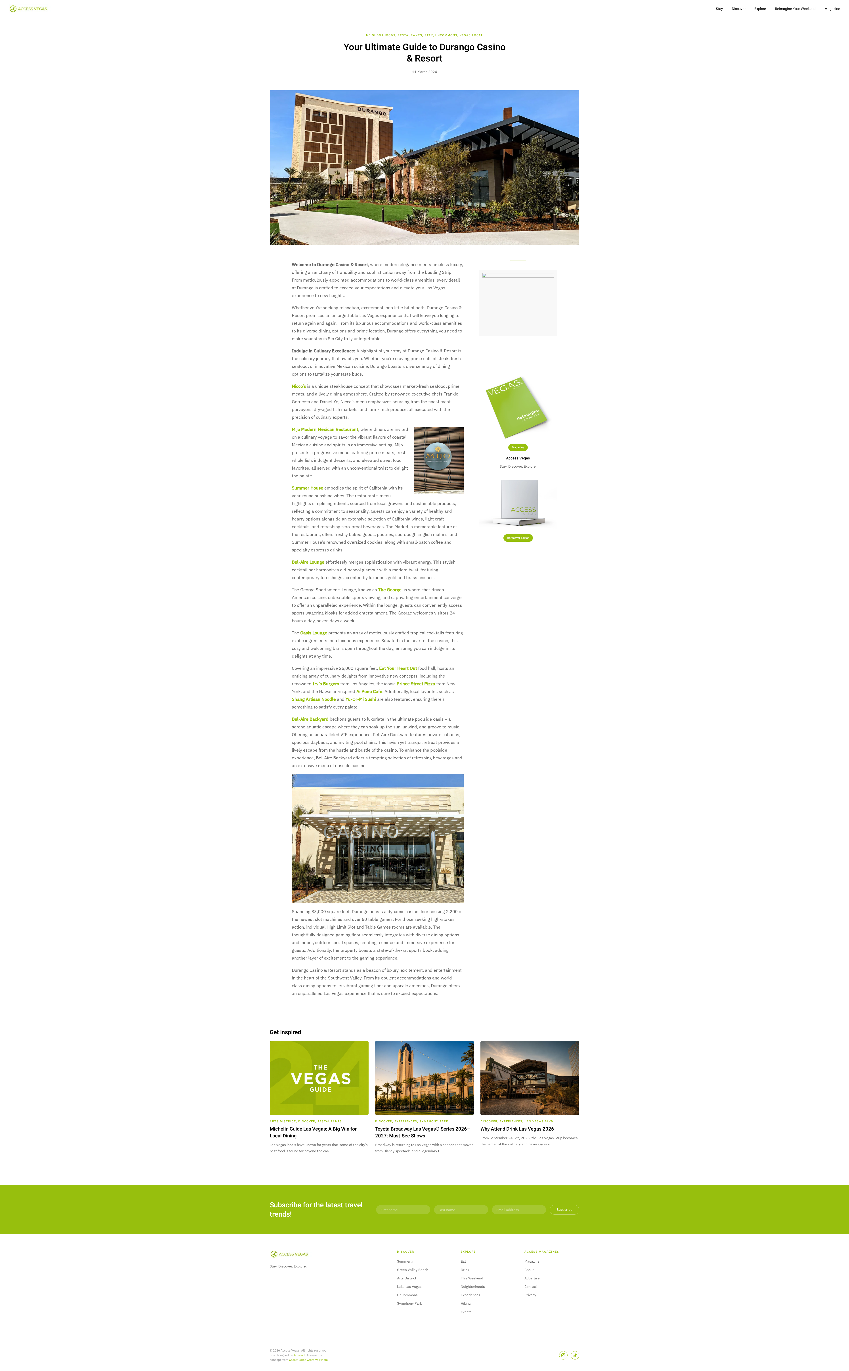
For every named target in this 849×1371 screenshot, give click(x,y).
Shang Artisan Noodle (314, 699)
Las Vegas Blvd (539, 1121)
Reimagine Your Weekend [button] (795, 9)
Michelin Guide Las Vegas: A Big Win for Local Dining (313, 1132)
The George (390, 590)
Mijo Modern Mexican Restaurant (325, 429)
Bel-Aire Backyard (310, 719)
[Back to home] (31, 9)
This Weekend (472, 1278)
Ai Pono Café (369, 691)
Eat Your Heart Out (398, 668)
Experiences (405, 1121)
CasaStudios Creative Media (308, 1360)
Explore (760, 9)
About (529, 1269)
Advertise (532, 1278)
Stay (719, 9)
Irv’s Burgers (326, 684)
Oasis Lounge (313, 633)
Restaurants (410, 35)
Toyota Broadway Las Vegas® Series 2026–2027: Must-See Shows (422, 1132)
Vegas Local (471, 35)
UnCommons (446, 35)
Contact (530, 1286)
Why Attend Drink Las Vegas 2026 (517, 1129)
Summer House (307, 488)
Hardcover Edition (518, 538)
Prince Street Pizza (416, 684)
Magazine (832, 9)
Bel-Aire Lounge (308, 562)
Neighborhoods (381, 35)
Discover (739, 9)
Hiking (465, 1303)
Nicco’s (299, 386)
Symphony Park (433, 1121)
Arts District (283, 1121)
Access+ (299, 1355)
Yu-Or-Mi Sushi (361, 699)
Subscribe (564, 1209)
